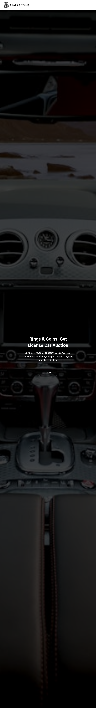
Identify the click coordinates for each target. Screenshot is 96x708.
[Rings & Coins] (18, 5)
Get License (48, 372)
